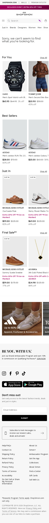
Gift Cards (33, 475)
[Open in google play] (33, 386)
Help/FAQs (6, 445)
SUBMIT (24, 418)
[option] (16, 85)
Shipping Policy (8, 454)
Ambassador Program (38, 454)
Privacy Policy (8, 467)
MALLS (24, 2)
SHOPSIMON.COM (10, 2)
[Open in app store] (12, 386)
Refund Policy (8, 462)
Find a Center (35, 471)
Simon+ (32, 450)
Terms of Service (9, 471)
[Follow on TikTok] (24, 375)
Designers (22, 27)
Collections (34, 462)
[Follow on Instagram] (4, 375)
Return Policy (7, 458)
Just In (5, 27)
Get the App (34, 458)
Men (40, 27)
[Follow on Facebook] (11, 375)
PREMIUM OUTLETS (38, 2)
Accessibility (7, 475)
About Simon (34, 467)
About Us (33, 445)
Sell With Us (34, 479)
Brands (13, 27)
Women (32, 27)
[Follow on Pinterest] (17, 375)
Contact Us (6, 450)
